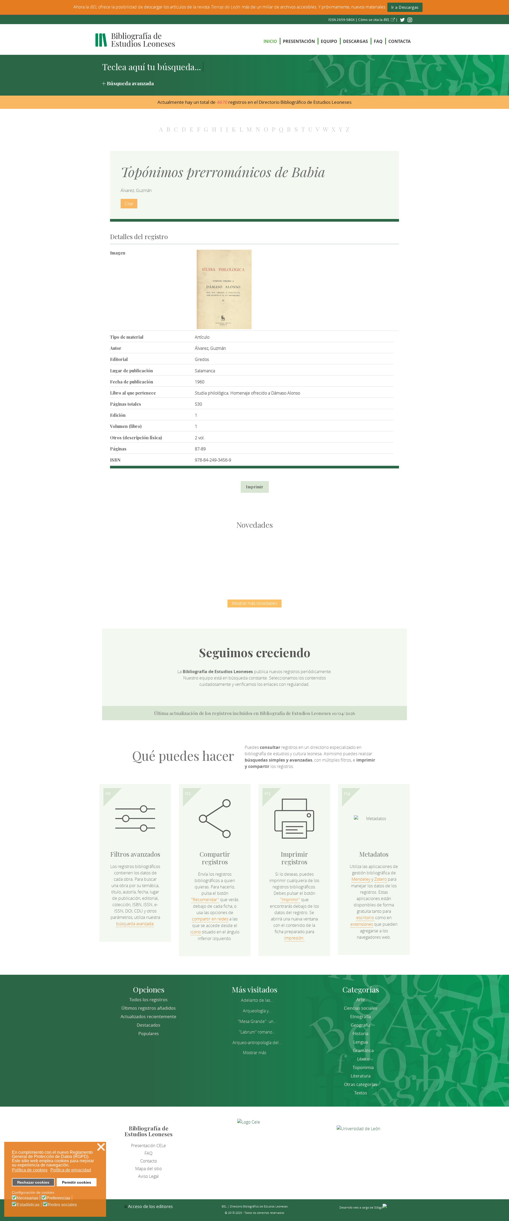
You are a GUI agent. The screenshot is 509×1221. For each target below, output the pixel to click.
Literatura (361, 1076)
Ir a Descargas (405, 7)
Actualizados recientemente (148, 1016)
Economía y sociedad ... (366, 558)
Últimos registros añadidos (148, 1008)
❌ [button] (101, 1147)
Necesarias (27, 1198)
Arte (360, 1000)
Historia (360, 1033)
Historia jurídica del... (254, 558)
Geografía (360, 1025)
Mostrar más (254, 1052)
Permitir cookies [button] (76, 1182)
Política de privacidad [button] (70, 1170)
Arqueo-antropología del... (257, 1042)
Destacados (148, 1025)
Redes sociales (62, 1205)
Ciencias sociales (360, 1008)
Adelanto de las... (257, 1000)
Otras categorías (360, 1084)
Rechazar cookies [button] (33, 1182)
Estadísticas (28, 1205)
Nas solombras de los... (310, 558)
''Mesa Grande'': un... (257, 1021)
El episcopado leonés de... (143, 558)
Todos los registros (148, 1000)
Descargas (355, 41)
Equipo (329, 41)
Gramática (363, 1050)
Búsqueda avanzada (130, 83)
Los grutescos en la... (199, 558)
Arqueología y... (257, 1011)
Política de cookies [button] (29, 1170)
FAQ (378, 41)
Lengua (360, 1042)
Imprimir (255, 486)
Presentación (299, 41)
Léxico (363, 1059)
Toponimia (363, 1067)
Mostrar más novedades (254, 603)
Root (152, 568)
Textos (360, 1093)
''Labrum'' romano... (257, 1032)
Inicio (270, 41)
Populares (148, 1033)
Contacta (399, 41)
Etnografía (360, 1016)
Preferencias (58, 1198)
